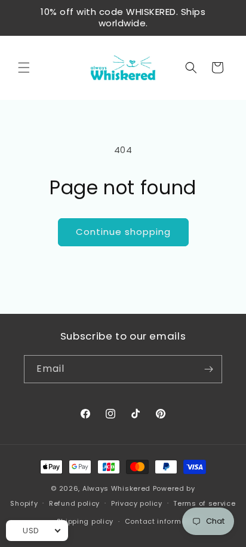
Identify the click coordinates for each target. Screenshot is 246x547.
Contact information (163, 521)
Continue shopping (123, 231)
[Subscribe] (208, 369)
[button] (24, 67)
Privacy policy (136, 503)
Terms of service (204, 503)
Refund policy (74, 503)
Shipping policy (85, 521)
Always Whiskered (117, 488)
